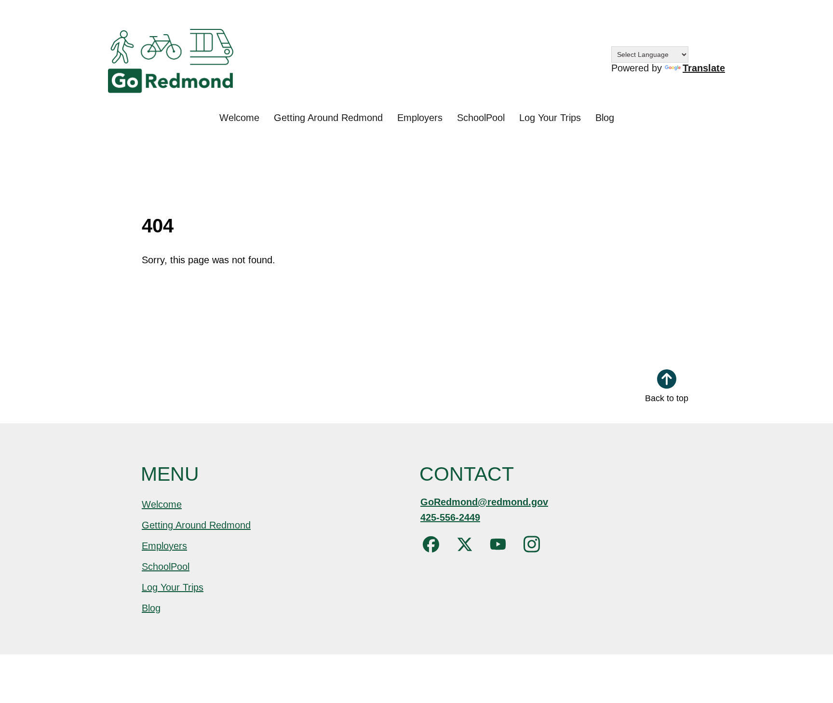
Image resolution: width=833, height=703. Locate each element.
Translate (704, 68)
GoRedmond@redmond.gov (484, 502)
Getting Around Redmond (328, 117)
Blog (604, 117)
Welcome (239, 117)
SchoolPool (481, 117)
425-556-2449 (450, 517)
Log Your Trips (550, 117)
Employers (420, 117)
